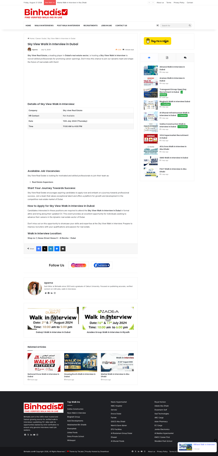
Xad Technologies (162, 414)
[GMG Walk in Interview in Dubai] (151, 161)
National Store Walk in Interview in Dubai (43, 375)
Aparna (35, 50)
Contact (190, 3)
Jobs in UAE (106, 25)
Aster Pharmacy (161, 421)
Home (28, 25)
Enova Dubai (116, 414)
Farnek (113, 418)
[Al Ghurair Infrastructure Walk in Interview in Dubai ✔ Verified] (151, 116)
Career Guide (41, 38)
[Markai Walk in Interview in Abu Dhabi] (117, 362)
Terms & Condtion (176, 451)
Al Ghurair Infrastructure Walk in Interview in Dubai (174, 114)
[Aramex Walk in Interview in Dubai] (151, 81)
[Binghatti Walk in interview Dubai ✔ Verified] (151, 105)
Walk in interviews (44, 25)
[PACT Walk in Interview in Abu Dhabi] (151, 172)
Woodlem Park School (163, 441)
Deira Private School (75, 436)
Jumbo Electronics (162, 429)
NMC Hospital (116, 406)
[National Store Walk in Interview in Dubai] (44, 362)
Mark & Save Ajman (119, 425)
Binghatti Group (73, 417)
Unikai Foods (72, 432)
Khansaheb (71, 429)
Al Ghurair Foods (117, 441)
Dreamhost (104, 451)
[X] (28, 434)
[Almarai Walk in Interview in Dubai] (151, 70)
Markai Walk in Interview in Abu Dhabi (72, 3)
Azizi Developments (75, 421)
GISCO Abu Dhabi (118, 421)
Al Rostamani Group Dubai (121, 433)
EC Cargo (158, 425)
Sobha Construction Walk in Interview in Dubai (173, 125)
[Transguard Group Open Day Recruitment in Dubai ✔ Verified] (151, 93)
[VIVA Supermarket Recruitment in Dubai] (151, 138)
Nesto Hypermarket (119, 402)
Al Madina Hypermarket (164, 433)
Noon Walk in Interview (76, 413)
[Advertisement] (81, 84)
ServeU (114, 410)
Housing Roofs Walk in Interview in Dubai (80, 375)
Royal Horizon (160, 402)
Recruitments (91, 25)
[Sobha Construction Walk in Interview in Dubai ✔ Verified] (151, 127)
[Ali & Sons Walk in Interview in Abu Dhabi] (151, 150)
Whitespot (71, 440)
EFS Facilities (116, 429)
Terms (168, 3)
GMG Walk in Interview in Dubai (174, 157)
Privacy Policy (179, 3)
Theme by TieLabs (76, 451)
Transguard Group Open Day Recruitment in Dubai (173, 92)
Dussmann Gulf (161, 410)
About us (160, 3)
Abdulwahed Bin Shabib (76, 425)
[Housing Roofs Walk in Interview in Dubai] (80, 362)
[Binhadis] (46, 13)
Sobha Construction (75, 409)
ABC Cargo (159, 418)
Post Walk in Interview (68, 25)
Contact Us (121, 25)
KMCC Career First (162, 437)
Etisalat (114, 437)
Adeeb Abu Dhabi (162, 406)
